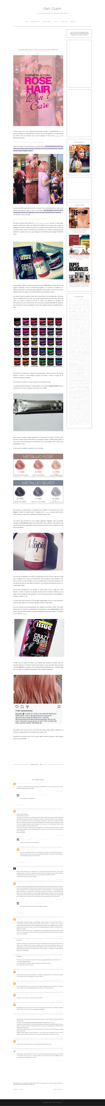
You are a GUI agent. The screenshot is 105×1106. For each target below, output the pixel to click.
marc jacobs (87, 369)
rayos (86, 398)
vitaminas (87, 421)
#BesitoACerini (72, 299)
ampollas (80, 302)
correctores (80, 328)
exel (83, 340)
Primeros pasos (35, 21)
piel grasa (84, 390)
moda (88, 377)
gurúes (88, 347)
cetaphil (70, 323)
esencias (81, 339)
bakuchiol (87, 307)
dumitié (74, 335)
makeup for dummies (73, 367)
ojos (88, 383)
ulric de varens (78, 417)
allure (70, 302)
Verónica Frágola (26, 794)
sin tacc (83, 405)
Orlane (86, 384)
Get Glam (52, 8)
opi (83, 384)
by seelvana (85, 318)
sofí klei (81, 406)
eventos (76, 340)
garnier (85, 344)
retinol (84, 400)
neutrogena (77, 381)
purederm (74, 398)
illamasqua (80, 352)
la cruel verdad (81, 359)
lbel (85, 363)
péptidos (87, 387)
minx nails (76, 377)
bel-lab (80, 311)
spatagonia (84, 408)
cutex (88, 330)
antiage (76, 304)
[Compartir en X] (41, 764)
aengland (81, 301)
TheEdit (56, 21)
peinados (80, 387)
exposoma (84, 342)
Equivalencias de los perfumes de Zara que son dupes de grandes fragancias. (79, 258)
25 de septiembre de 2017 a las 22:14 (33, 994)
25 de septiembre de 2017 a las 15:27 (44, 903)
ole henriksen (75, 384)
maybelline (78, 373)
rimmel (70, 401)
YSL (86, 424)
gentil (89, 344)
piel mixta (74, 392)
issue (82, 355)
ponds (79, 394)
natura (88, 379)
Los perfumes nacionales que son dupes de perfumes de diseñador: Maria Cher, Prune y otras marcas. (79, 285)
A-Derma (77, 299)
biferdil (70, 314)
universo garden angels (74, 418)
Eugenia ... (20, 918)
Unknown (20, 883)
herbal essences (84, 349)
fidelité (88, 343)
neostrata (73, 381)
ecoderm (83, 335)
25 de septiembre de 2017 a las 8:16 (42, 783)
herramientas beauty (75, 351)
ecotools (88, 335)
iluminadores (86, 352)
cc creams (81, 320)
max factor (71, 373)
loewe (70, 366)
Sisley (89, 405)
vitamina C (81, 421)
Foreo (73, 344)
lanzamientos (74, 363)
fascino (77, 343)
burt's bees (79, 318)
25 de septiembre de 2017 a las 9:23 (32, 883)
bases (70, 308)
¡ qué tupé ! (20, 971)
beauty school (77, 309)
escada (77, 339)
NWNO (83, 383)
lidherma (71, 365)
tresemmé (71, 417)
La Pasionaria (87, 359)
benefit (80, 312)
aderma (70, 301)
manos (85, 367)
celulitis (70, 322)
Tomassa (47, 512)
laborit (77, 361)
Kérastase (88, 356)
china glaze (87, 323)
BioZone (78, 315)
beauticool (84, 308)
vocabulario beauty (74, 422)
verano (78, 420)
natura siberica (72, 380)
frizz (81, 344)
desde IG (83, 332)
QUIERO (79, 398)
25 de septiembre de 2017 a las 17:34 (33, 918)
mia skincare (75, 376)
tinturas (70, 413)
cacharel (83, 319)
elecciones (76, 336)
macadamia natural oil (85, 366)
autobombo (71, 307)
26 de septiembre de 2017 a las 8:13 (32, 1004)
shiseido (86, 404)
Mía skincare (80, 376)
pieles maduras (73, 393)
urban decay (87, 418)
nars (85, 378)
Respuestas (21, 792)
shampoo (82, 404)
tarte (81, 409)
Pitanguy (88, 393)
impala (70, 354)
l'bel (89, 357)
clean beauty (81, 324)
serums (78, 404)
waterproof (71, 424)
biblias (88, 312)
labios (88, 360)
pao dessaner (84, 386)
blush (70, 316)
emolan (88, 337)
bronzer (70, 318)
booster (81, 316)
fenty (82, 343)
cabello (71, 319)
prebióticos (74, 396)
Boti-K (85, 316)
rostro (80, 401)
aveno (78, 307)
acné (88, 300)
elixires (70, 337)
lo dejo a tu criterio (84, 365)
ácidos (85, 300)
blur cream (88, 315)
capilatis (70, 320)
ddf (73, 331)
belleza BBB (86, 311)
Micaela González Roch (24, 783)
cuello (81, 330)
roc (74, 401)
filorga (70, 344)
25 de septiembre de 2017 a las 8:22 (42, 810)
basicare (74, 308)
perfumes (71, 388)
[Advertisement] (38, 37)
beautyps (72, 311)
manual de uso (72, 369)
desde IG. (88, 332)
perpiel (77, 388)
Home (26, 21)
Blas (82, 315)
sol (84, 406)
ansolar (88, 302)
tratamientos (87, 414)
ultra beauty (83, 417)
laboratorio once (72, 361)
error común (72, 339)
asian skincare (86, 305)
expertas (80, 342)
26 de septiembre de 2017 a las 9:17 (33, 1015)
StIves (73, 409)
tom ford (84, 413)
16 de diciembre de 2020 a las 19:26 (33, 1050)
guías (83, 347)
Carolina (20, 868)
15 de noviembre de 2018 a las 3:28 (31, 1040)
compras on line (85, 327)
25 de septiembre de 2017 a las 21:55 (34, 971)
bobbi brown (75, 316)
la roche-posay (80, 360)
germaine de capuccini (74, 345)
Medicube (84, 373)
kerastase (84, 356)
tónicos (88, 413)
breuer (88, 316)
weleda (75, 424)
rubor (82, 401)
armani (80, 305)
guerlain (78, 347)
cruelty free (76, 330)
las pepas (82, 363)
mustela (75, 378)
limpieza (76, 365)
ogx (85, 383)
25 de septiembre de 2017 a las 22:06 (34, 982)
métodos (83, 375)
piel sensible (86, 392)
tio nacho (74, 413)
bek (77, 311)
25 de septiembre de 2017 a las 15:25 (44, 839)
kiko (73, 357)
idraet (76, 352)
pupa (70, 398)
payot (76, 387)
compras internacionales (74, 327)
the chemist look (86, 410)
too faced (71, 414)
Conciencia (71, 328)
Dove (88, 334)
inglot (81, 354)
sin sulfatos (78, 405)
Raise (83, 398)
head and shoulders (82, 348)
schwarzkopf (80, 402)
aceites (81, 300)
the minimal (77, 412)
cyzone (70, 331)
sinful (86, 405)
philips (75, 390)
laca (80, 361)
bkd (80, 315)
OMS (79, 384)
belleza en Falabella (73, 312)
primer (82, 396)
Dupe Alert (78, 335)
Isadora (76, 355)
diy (76, 334)
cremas (71, 330)
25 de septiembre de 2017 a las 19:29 (32, 940)
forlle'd (75, 344)
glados (19, 1040)
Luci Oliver (20, 1015)
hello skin (79, 349)
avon (80, 307)
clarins (75, 324)
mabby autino (76, 366)
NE (87, 380)
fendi (80, 343)
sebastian (86, 402)
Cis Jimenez (20, 1050)
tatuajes (83, 409)
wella (79, 424)
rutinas (88, 401)
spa (75, 408)
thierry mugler (83, 412)
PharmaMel (71, 390)
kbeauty (76, 356)
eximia (76, 342)
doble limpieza (83, 334)
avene (75, 307)
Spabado (78, 408)
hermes (88, 349)
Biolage (88, 314)
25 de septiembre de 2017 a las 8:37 (32, 868)
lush (72, 366)
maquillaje (80, 369)
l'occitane (71, 359)
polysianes (75, 394)
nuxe (80, 383)
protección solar (78, 397)
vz (89, 422)
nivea (87, 381)
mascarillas (80, 372)
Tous (82, 414)
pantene (79, 386)
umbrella (88, 417)
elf (89, 336)
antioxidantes (72, 305)
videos (85, 420)
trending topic (85, 416)
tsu (73, 417)
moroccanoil (71, 378)
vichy (82, 420)
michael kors (85, 376)
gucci (75, 347)
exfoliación (87, 340)
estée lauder (86, 339)
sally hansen (72, 402)
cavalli (74, 320)
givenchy (71, 347)
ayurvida (83, 307)
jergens (73, 356)
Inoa (70, 355)
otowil (70, 386)
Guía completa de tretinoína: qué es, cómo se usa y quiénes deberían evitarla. (79, 231)
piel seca (80, 392)
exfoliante (71, 342)
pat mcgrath (72, 387)
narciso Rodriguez (81, 378)
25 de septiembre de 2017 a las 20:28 (32, 956)
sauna (77, 402)
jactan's (70, 356)
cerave (88, 322)
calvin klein (87, 319)
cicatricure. (71, 324)
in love (73, 354)
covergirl (88, 328)
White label (82, 424)
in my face (77, 354)
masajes (75, 372)
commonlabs (87, 325)
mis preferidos (82, 377)
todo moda (79, 413)
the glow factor (72, 412)
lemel (89, 363)
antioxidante (85, 304)
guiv (85, 347)
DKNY (79, 334)
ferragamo (85, 343)
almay (73, 302)
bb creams (79, 308)
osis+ (89, 384)
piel (79, 390)
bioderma (81, 314)
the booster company (78, 410)
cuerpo (85, 330)
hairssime (71, 348)
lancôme (88, 362)
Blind (84, 315)
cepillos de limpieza (81, 322)
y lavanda (57, 135)
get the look (83, 345)
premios (79, 396)
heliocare (75, 349)
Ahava (85, 301)
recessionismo (76, 400)
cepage (74, 322)
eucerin (70, 340)
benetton (84, 312)
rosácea (77, 401)
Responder (59, 791)
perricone (81, 388)
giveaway (88, 345)
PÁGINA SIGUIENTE (18, 1089)
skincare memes (76, 406)
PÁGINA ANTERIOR (58, 1089)
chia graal (82, 323)
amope (76, 302)
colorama (82, 325)
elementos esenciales (83, 336)
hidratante (71, 352)
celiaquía (85, 320)
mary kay (82, 370)
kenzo (80, 356)
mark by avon (77, 370)
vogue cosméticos (84, 422)
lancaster (83, 361)
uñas (81, 418)
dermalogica (71, 332)
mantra (88, 367)
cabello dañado (77, 319)
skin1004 (71, 406)
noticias (77, 383)
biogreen (84, 314)
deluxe (77, 331)
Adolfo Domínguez (76, 301)
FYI (83, 344)
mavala (88, 372)
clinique (88, 324)
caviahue (76, 320)
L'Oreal (75, 359)
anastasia (84, 302)
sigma (73, 405)
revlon (88, 400)
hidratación (87, 351)
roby (73, 401)
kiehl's (70, 358)
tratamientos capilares (74, 416)
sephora (73, 404)
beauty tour (86, 309)
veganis (75, 420)
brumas (75, 318)
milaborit (71, 377)
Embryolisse (83, 337)
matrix (85, 372)
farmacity (74, 343)
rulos (85, 401)
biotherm (74, 315)
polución (71, 394)
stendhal (70, 409)
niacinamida (83, 381)
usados (70, 420)
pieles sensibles (82, 393)
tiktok (88, 412)
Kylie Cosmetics (85, 357)
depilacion (81, 331)
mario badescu (71, 370)
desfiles (70, 334)
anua (77, 305)
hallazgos (76, 348)
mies (89, 376)
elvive (80, 337)
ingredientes (86, 354)
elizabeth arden (75, 337)
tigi (86, 412)
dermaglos (87, 331)
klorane (75, 358)
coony (75, 328)
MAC (80, 366)
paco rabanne (74, 386)
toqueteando (77, 414)
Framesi (78, 344)
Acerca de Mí (64, 21)
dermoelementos (77, 332)
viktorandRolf (76, 421)
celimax (88, 320)
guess (81, 347)
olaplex (70, 384)
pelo (84, 387)
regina (80, 400)
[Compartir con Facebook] (43, 764)
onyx (81, 384)
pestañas (87, 388)
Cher (78, 323)
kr (81, 357)
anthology (71, 304)
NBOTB (85, 380)
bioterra (70, 315)
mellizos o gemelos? (76, 375)
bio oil (73, 314)
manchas (81, 367)
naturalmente (79, 380)
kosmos (79, 357)
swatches (77, 409)
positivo (70, 396)
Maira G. (60, 1102)
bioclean (76, 314)
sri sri (88, 408)
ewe (80, 340)
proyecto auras (87, 397)
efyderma (71, 336)
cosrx (85, 328)
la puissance (72, 360)
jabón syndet (87, 355)
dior (74, 334)
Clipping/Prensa (46, 21)
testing (86, 409)
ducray (70, 335)
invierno (73, 355)
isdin (80, 355)
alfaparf (88, 301)
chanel (74, 323)
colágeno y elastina (74, 326)
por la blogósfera (85, 394)
